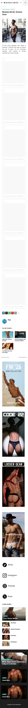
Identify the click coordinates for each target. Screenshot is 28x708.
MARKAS (13, 9)
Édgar (9, 320)
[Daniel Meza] (6, 637)
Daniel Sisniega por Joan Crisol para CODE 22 (20, 340)
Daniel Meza (13, 635)
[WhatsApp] (9, 313)
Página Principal (6, 9)
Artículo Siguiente (22, 357)
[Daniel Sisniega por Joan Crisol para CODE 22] (20, 334)
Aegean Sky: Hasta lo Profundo (7, 340)
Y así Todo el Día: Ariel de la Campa (7, 351)
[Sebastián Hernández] (6, 631)
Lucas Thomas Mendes (10, 618)
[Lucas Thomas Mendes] (14, 614)
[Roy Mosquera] (6, 643)
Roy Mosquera (14, 642)
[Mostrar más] (18, 313)
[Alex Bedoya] (6, 624)
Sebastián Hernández (15, 629)
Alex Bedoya (13, 622)
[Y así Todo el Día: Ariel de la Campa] (7, 346)
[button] (1, 2)
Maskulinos (18, 704)
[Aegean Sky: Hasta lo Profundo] (7, 334)
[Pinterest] (12, 313)
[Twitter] (6, 313)
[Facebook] (3, 313)
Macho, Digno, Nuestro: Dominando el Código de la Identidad (14, 663)
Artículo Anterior (5, 357)
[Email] (15, 313)
